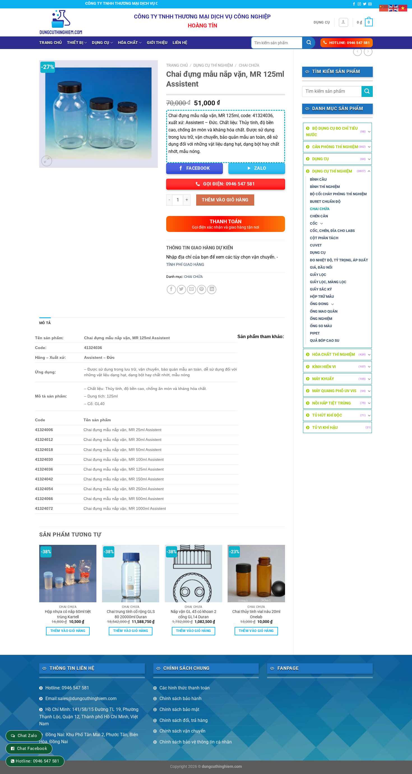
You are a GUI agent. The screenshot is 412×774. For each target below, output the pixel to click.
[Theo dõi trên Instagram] (359, 4)
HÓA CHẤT (128, 42)
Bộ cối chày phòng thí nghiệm (338, 194)
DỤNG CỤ (100, 42)
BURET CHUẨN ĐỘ (325, 201)
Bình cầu (318, 179)
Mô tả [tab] (45, 323)
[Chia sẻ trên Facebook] (171, 289)
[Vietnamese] (403, 7)
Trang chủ (50, 42)
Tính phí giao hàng (185, 264)
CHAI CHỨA (320, 209)
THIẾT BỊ (75, 42)
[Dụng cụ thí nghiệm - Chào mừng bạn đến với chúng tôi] (61, 22)
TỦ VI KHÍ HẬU (325, 427)
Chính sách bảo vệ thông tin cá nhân (195, 742)
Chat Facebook (32, 748)
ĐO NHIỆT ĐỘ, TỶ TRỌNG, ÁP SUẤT (339, 260)
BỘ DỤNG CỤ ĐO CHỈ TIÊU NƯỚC (332, 131)
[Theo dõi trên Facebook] (354, 4)
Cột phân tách (324, 238)
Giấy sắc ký (321, 289)
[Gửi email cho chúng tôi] (370, 4)
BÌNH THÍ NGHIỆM (325, 187)
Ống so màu (321, 326)
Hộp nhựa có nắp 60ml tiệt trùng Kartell (68, 614)
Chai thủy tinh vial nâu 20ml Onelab (256, 614)
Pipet (315, 333)
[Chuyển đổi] (369, 132)
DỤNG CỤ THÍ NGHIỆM (332, 171)
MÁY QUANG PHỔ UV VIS (334, 391)
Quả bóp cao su (324, 340)
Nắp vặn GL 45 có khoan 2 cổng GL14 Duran (193, 614)
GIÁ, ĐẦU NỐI (321, 267)
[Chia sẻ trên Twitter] (181, 289)
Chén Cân (319, 216)
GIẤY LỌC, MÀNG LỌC (328, 282)
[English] (393, 7)
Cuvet (316, 245)
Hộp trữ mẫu (322, 296)
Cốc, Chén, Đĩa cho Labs (332, 231)
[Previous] (39, 595)
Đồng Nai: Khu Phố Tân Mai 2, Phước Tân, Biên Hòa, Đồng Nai (88, 738)
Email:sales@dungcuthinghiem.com (81, 698)
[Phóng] (46, 160)
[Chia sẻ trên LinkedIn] (211, 289)
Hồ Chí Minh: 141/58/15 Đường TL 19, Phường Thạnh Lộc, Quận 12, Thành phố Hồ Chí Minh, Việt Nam (88, 716)
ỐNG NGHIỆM (321, 319)
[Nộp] (309, 42)
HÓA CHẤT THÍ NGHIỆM (333, 354)
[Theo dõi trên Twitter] (364, 4)
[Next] (285, 595)
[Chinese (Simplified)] (384, 7)
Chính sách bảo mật (179, 709)
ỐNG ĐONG (319, 304)
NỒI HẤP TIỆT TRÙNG (331, 403)
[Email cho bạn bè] (191, 289)
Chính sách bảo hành (180, 698)
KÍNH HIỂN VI (324, 366)
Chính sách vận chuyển (182, 731)
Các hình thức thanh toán (184, 688)
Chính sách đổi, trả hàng (183, 720)
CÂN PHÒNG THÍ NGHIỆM (335, 147)
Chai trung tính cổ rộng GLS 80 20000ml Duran (131, 614)
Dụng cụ (322, 22)
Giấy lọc (318, 275)
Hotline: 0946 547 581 (67, 688)
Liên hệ (180, 42)
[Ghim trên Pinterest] (201, 289)
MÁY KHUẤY (323, 378)
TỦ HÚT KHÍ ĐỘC (327, 415)
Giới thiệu (157, 42)
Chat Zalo (27, 735)
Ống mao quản (323, 311)
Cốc (314, 223)
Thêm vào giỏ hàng (225, 200)
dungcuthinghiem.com (222, 766)
